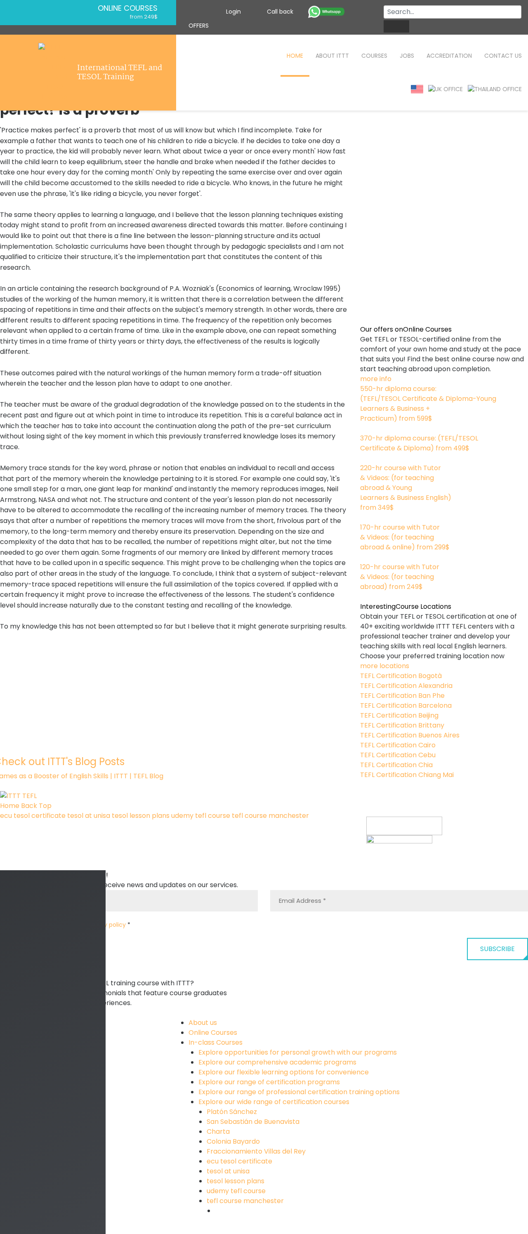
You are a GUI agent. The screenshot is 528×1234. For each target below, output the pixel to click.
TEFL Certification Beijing (399, 715)
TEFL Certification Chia (396, 765)
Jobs (407, 56)
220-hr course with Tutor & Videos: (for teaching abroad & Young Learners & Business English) (405, 487)
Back (29, 805)
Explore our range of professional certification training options (299, 1092)
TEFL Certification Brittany (402, 725)
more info (375, 379)
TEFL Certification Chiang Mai (407, 774)
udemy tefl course (200, 815)
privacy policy (106, 925)
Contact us (503, 56)
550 (366, 428)
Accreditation (449, 56)
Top (45, 805)
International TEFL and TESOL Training (119, 73)
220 (366, 517)
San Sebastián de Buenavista (253, 1121)
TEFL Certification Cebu (398, 755)
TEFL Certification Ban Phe (402, 695)
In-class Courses (216, 1042)
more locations (384, 666)
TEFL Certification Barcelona (406, 705)
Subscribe (497, 949)
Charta (218, 1131)
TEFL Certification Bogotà (401, 676)
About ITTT (332, 56)
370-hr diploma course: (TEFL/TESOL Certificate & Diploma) (419, 443)
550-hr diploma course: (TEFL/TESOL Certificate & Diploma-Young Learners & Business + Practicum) (428, 403)
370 (366, 458)
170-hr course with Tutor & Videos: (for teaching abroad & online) (405, 537)
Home (295, 56)
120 (365, 596)
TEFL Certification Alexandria (406, 685)
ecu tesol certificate (33, 815)
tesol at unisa (88, 815)
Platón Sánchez (232, 1111)
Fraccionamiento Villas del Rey (256, 1151)
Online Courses (128, 8)
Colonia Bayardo (233, 1141)
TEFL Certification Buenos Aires (410, 735)
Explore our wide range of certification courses (273, 1102)
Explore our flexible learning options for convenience (283, 1072)
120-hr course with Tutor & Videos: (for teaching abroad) (399, 576)
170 (365, 557)
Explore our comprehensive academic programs (277, 1062)
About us (203, 1022)
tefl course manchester (270, 815)
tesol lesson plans (141, 815)
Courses (374, 56)
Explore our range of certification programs (269, 1082)
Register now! (388, 864)
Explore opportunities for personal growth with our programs (297, 1052)
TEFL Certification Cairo (398, 745)
